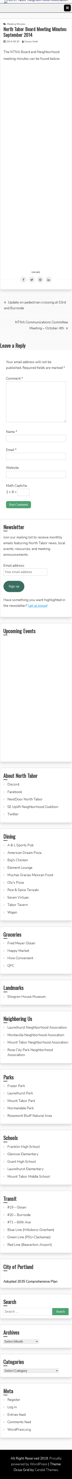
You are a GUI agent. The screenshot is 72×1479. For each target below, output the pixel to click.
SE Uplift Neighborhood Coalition (32, 807)
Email (11, 450)
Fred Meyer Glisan (21, 943)
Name (11, 432)
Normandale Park (20, 1108)
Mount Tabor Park (21, 1101)
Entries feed (16, 1414)
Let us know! (37, 605)
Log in (12, 1407)
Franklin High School (23, 1146)
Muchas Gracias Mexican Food (30, 875)
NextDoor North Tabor (25, 799)
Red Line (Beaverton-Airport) (29, 1244)
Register (13, 1400)
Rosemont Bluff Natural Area (29, 1115)
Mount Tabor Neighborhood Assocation (37, 1042)
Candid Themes (46, 1470)
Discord (13, 784)
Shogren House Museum (26, 996)
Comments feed (19, 1422)
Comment (14, 378)
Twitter (13, 814)
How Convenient (20, 958)
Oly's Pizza (15, 882)
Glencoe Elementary (22, 1154)
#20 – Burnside (19, 1215)
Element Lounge (19, 867)
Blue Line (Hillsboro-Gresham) (30, 1230)
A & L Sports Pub (20, 845)
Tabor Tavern (17, 905)
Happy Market (18, 950)
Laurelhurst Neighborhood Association (37, 1027)
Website (12, 468)
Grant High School (21, 1161)
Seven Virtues (18, 897)
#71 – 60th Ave (19, 1222)
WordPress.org (19, 1429)
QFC (10, 965)
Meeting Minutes (16, 24)
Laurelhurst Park (20, 1093)
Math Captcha (16, 485)
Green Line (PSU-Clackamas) (29, 1237)
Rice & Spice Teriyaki (23, 890)
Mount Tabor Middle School (28, 1176)
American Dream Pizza (24, 853)
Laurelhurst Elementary (25, 1169)
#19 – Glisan (16, 1207)
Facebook (14, 792)
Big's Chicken (17, 860)
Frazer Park (16, 1086)
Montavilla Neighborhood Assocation (35, 1035)
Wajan (12, 912)
